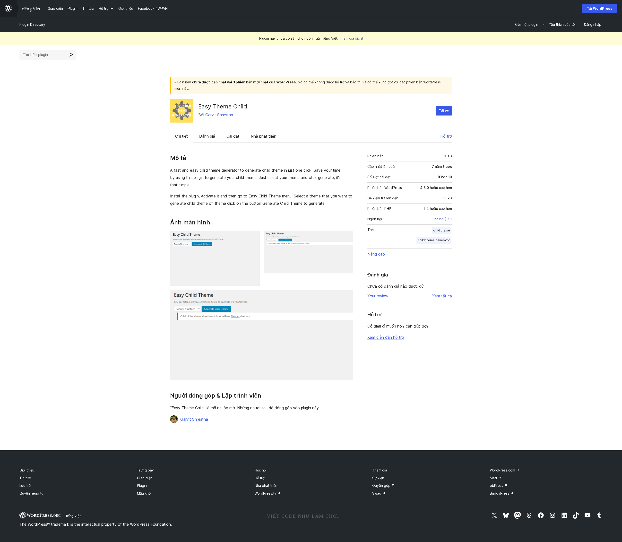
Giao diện (144, 478)
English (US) (442, 219)
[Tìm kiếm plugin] (71, 55)
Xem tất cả (442, 295)
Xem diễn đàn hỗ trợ (385, 337)
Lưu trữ (25, 485)
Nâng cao (376, 254)
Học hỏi (261, 470)
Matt (495, 478)
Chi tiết (181, 136)
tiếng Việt (73, 516)
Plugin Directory (32, 24)
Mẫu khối (144, 493)
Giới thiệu (26, 470)
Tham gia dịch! (351, 38)
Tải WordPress (600, 8)
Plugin (142, 485)
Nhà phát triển (263, 136)
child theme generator (434, 240)
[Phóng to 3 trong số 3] (346, 296)
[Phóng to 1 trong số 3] (253, 237)
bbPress (498, 485)
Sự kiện (378, 478)
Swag (378, 493)
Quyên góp (383, 485)
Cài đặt (232, 136)
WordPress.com (504, 470)
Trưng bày (145, 470)
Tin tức (25, 478)
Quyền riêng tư (31, 493)
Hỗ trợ (446, 136)
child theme (441, 230)
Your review (377, 295)
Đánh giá (207, 136)
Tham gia (379, 470)
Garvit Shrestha (219, 114)
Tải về (444, 111)
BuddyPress (501, 493)
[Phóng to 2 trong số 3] (346, 237)
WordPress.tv (267, 493)
